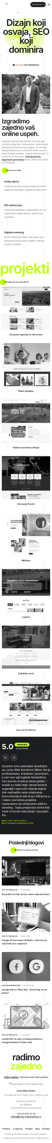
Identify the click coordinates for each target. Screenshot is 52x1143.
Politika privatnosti (10, 1138)
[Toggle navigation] (49, 4)
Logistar (26, 617)
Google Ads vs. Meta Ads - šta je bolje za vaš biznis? (24, 991)
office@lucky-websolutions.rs (26, 1117)
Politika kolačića (42, 1138)
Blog (37, 1129)
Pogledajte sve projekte (16, 282)
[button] (5, 757)
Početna (6, 1129)
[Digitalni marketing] (7, 252)
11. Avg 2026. (25, 936)
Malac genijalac (26, 391)
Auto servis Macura (26, 730)
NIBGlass (26, 560)
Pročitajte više (13, 170)
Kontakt (46, 1129)
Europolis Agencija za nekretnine (26, 334)
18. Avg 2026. (25, 890)
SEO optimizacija (9, 890)
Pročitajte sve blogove (26, 850)
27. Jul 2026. (25, 1035)
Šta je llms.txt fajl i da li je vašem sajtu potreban (25, 894)
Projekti (29, 1129)
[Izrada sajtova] (7, 198)
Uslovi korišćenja (27, 1138)
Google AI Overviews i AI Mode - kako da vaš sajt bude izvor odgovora (24, 942)
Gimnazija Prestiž (26, 504)
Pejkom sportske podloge (26, 447)
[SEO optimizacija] (7, 225)
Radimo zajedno (11, 1077)
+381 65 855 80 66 (26, 1114)
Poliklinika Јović (26, 673)
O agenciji (17, 1129)
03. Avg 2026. (28, 985)
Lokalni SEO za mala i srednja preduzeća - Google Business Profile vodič (22, 1041)
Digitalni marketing (11, 985)
